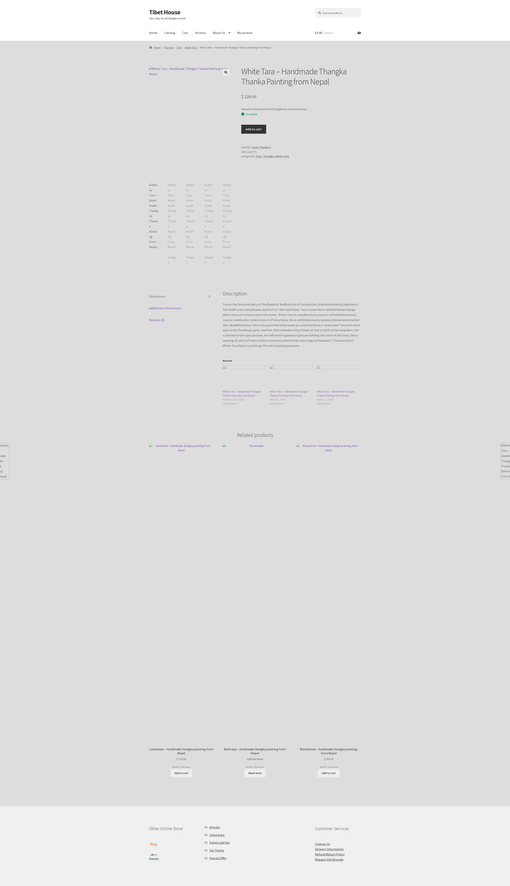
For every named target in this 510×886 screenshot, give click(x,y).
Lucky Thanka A (261, 147)
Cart (185, 33)
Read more (255, 773)
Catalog (169, 33)
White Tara (191, 47)
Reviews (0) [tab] (156, 320)
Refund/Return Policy (329, 854)
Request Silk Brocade (329, 859)
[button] (226, 72)
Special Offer (218, 858)
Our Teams (216, 850)
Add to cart (254, 129)
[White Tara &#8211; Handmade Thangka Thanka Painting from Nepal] (244, 377)
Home (153, 33)
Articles (200, 33)
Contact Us (322, 844)
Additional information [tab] (165, 308)
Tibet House (164, 12)
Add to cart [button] (181, 773)
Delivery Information (329, 849)
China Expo (217, 835)
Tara (179, 47)
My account (245, 33)
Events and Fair (219, 842)
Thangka (169, 47)
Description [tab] (157, 296)
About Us (219, 33)
